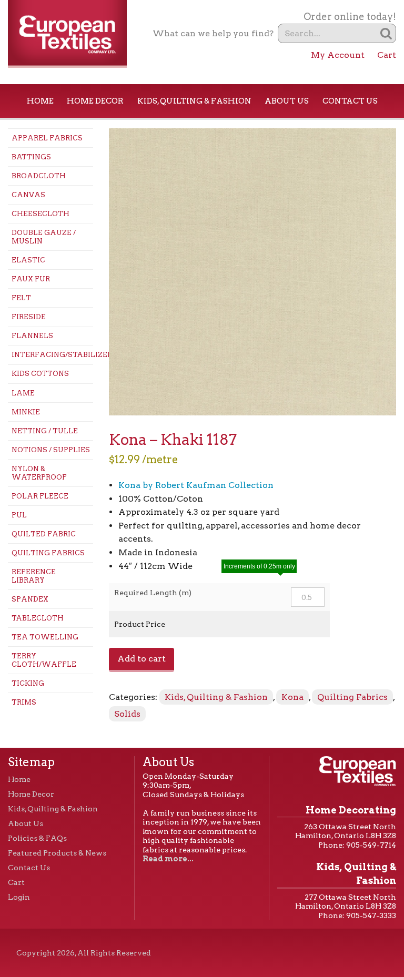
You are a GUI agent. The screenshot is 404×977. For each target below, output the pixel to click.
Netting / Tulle (45, 431)
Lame (23, 393)
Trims (24, 702)
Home (40, 101)
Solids (127, 714)
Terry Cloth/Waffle (44, 660)
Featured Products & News (57, 853)
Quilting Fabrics (48, 553)
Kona (292, 697)
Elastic (28, 260)
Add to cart (141, 659)
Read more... (168, 858)
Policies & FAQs (37, 838)
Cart (386, 55)
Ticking (28, 683)
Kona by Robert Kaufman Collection (196, 485)
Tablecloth (38, 618)
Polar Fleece (40, 496)
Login (19, 897)
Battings (31, 157)
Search (386, 33)
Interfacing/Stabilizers (52, 355)
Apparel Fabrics (47, 138)
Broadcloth (39, 176)
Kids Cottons (40, 374)
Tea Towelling (45, 637)
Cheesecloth (40, 214)
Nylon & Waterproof (39, 473)
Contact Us (350, 101)
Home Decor (95, 101)
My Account (338, 55)
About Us (287, 101)
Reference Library (34, 576)
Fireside (29, 317)
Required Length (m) (152, 592)
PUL (19, 515)
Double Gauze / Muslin (44, 237)
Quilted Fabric (44, 534)
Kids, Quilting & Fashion (194, 101)
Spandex (30, 599)
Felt (21, 298)
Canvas (28, 195)
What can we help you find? (213, 33)
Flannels (32, 336)
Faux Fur (31, 279)
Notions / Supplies (51, 450)
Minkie (26, 412)
